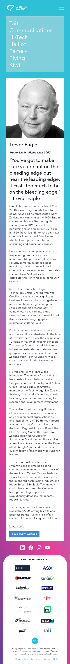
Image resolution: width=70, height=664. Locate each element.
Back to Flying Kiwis (24, 534)
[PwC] (23, 630)
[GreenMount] (17, 606)
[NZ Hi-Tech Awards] (20, 8)
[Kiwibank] (47, 609)
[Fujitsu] (47, 597)
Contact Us (28, 659)
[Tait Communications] (47, 630)
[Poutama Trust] (28, 611)
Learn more (16, 526)
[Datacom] (47, 587)
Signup (47, 659)
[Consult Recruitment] (23, 587)
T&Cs (55, 659)
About (17, 659)
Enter (38, 659)
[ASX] (47, 567)
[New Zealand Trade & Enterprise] (23, 620)
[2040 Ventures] (23, 567)
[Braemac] (23, 577)
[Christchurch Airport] (47, 577)
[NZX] (47, 620)
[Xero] (35, 640)
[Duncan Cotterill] (23, 597)
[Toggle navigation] (61, 7)
